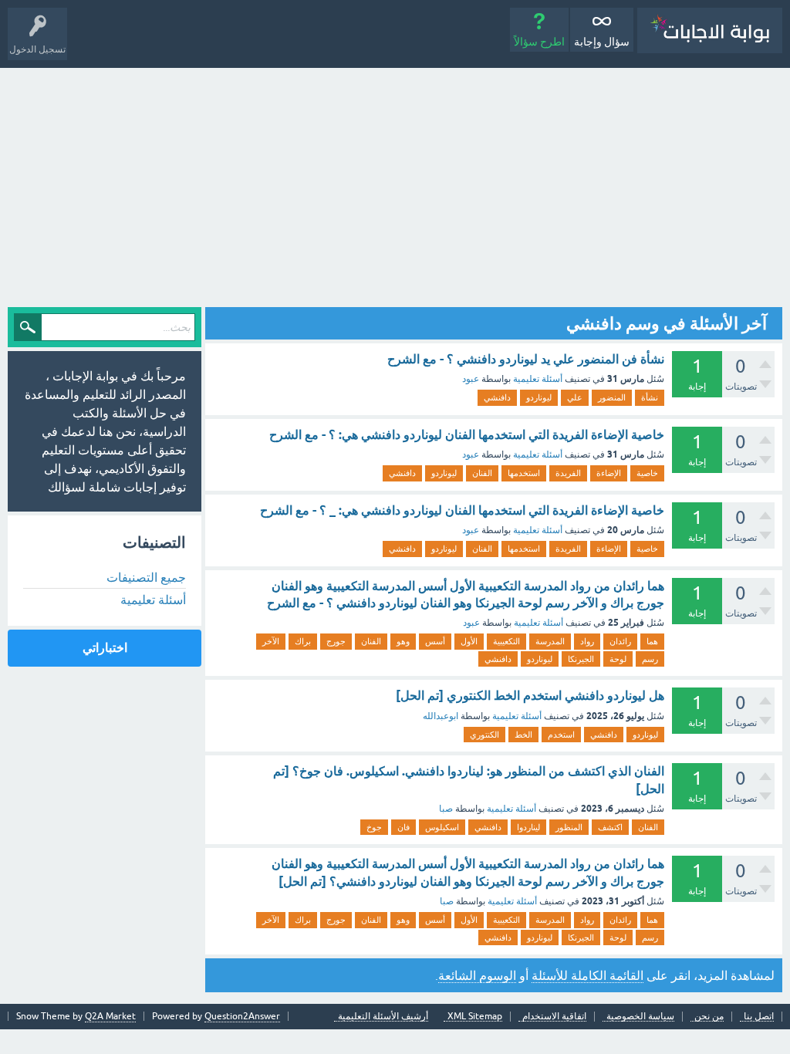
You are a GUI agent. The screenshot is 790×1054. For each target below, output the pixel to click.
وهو (403, 641)
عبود (470, 378)
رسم (650, 659)
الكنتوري (484, 734)
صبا (446, 808)
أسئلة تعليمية (537, 378)
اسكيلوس (442, 827)
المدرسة (550, 641)
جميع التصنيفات (146, 577)
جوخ (374, 827)
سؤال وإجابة (602, 41)
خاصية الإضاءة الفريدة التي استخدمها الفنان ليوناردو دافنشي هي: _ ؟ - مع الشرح (462, 510)
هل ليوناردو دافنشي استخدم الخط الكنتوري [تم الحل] (530, 695)
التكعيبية (506, 641)
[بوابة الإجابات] (709, 30)
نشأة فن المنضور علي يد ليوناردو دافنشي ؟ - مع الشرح (525, 359)
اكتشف (610, 827)
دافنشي (497, 397)
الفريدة (568, 473)
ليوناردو (539, 397)
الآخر (270, 641)
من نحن (709, 1017)
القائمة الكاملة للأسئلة (587, 975)
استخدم (561, 734)
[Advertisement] (395, 184)
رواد (587, 641)
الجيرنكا (581, 659)
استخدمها (524, 473)
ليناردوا (528, 827)
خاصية (647, 473)
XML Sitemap (474, 1017)
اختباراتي (105, 647)
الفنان (482, 473)
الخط (523, 734)
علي (574, 397)
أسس (435, 641)
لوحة (617, 659)
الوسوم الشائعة (477, 975)
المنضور (612, 397)
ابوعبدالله (440, 716)
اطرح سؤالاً (539, 41)
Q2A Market (110, 1016)
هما (652, 641)
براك (303, 641)
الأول (469, 641)
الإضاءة (608, 473)
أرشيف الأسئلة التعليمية (383, 1017)
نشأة (649, 397)
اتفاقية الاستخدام (554, 1017)
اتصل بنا (759, 1017)
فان (403, 827)
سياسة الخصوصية (640, 1017)
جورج (336, 641)
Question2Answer (242, 1016)
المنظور (568, 827)
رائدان (620, 641)
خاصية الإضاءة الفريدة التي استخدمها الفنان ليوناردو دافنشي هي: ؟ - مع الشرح (466, 434)
